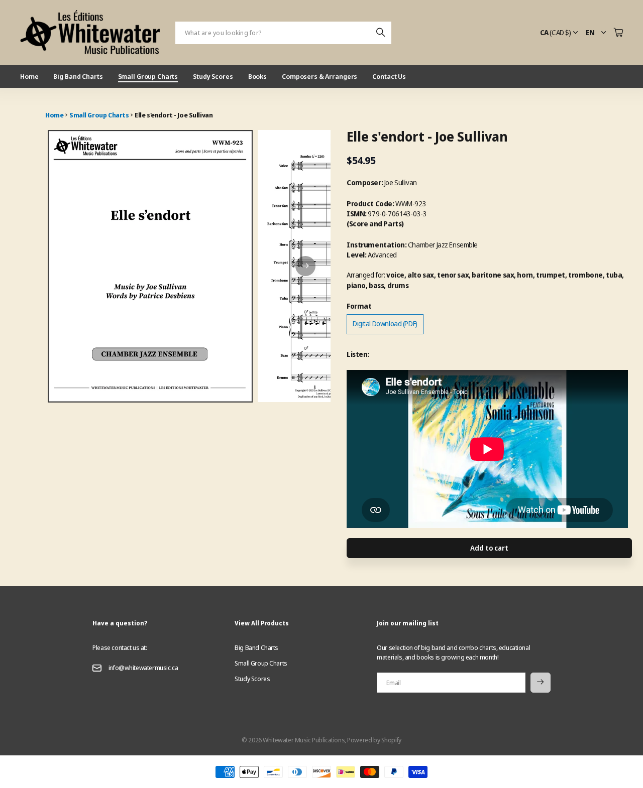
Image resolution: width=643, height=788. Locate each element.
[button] (305, 266)
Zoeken (381, 33)
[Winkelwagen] (618, 33)
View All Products (262, 623)
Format (359, 306)
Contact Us (389, 76)
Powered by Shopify (374, 739)
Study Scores (213, 76)
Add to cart (489, 548)
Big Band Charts (77, 76)
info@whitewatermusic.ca (143, 667)
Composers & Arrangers (319, 76)
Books (257, 76)
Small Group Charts (148, 76)
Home (29, 76)
